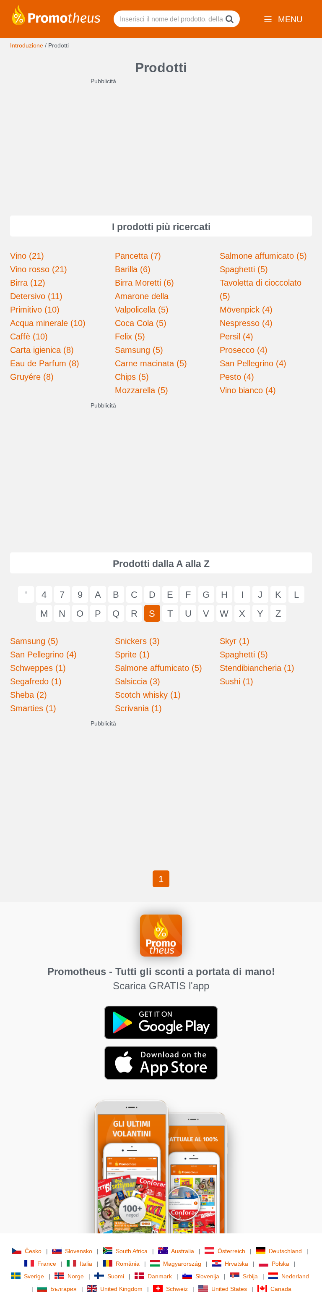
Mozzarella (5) (141, 390)
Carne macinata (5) (151, 363)
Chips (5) (132, 376)
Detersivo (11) (36, 296)
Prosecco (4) (243, 350)
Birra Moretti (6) (144, 282)
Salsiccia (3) (137, 681)
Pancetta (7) (138, 255)
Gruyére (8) (32, 376)
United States (229, 1288)
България (63, 1288)
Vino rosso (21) (38, 269)
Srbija (250, 1276)
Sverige (34, 1276)
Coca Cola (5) (140, 323)
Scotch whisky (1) (148, 694)
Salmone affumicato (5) (263, 255)
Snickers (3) (137, 641)
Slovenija (207, 1276)
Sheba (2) (28, 694)
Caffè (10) (29, 336)
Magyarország (182, 1263)
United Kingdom (121, 1288)
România (128, 1263)
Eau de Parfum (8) (44, 363)
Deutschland (285, 1251)
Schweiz (177, 1288)
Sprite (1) (132, 654)
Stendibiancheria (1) (257, 668)
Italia (86, 1263)
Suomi (115, 1276)
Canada (280, 1288)
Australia (182, 1251)
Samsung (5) (139, 350)
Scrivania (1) (138, 708)
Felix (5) (130, 336)
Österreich (231, 1251)
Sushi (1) (236, 681)
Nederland (295, 1276)
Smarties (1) (33, 708)
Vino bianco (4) (248, 390)
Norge (76, 1276)
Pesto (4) (237, 376)
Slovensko (78, 1251)
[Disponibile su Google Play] (161, 1022)
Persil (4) (236, 336)
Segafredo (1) (36, 681)
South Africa (132, 1251)
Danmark (160, 1276)
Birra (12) (27, 282)
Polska (280, 1263)
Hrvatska (236, 1263)
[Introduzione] (56, 14)
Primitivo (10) (35, 309)
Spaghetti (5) (244, 269)
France (46, 1263)
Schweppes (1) (38, 668)
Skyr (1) (234, 641)
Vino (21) (27, 255)
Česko (33, 1251)
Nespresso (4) (246, 323)
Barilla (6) (133, 269)
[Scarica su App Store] (161, 1062)
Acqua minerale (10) (48, 323)
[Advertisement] (161, 144)
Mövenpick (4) (246, 309)
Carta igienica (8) (42, 350)
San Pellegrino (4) (253, 363)
